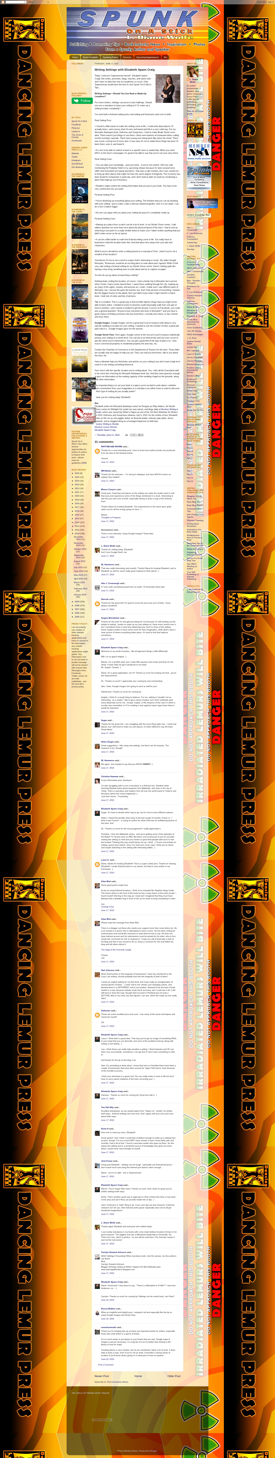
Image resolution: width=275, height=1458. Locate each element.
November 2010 (78, 544)
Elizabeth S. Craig (195, 316)
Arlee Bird (106, 881)
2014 (77, 518)
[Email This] (131, 435)
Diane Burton (193, 307)
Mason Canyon (108, 489)
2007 (77, 609)
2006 (77, 613)
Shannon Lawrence (191, 386)
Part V (189, 458)
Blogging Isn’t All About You (194, 497)
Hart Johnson (107, 970)
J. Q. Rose (192, 338)
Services (127, 57)
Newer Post (102, 1376)
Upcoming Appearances (147, 57)
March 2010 (79, 582)
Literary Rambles (194, 361)
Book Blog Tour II (195, 505)
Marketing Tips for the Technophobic (195, 544)
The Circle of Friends (77, 136)
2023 (77, 485)
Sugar (104, 720)
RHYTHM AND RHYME (111, 447)
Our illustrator (78, 167)
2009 (77, 602)
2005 (77, 617)
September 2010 (79, 556)
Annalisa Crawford (191, 276)
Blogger (153, 1451)
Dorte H (104, 1129)
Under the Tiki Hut (195, 410)
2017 (77, 507)
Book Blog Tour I (194, 502)
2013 (77, 522)
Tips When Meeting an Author (192, 566)
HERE (84, 463)
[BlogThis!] (134, 435)
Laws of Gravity (194, 354)
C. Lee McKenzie (194, 233)
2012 (77, 526)
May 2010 (79, 575)
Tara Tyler (191, 394)
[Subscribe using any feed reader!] (81, 111)
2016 (77, 511)
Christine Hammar (109, 776)
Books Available (90, 57)
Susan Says (192, 391)
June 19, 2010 (107, 1300)
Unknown (105, 1011)
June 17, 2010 (107, 462)
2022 (77, 488)
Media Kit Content (195, 549)
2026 (77, 473)
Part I (189, 444)
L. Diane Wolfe (108, 546)
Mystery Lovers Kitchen (106, 427)
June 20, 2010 (107, 1359)
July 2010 (78, 567)
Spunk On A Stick (79, 121)
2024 (77, 481)
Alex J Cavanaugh (195, 271)
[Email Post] (126, 435)
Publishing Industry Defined (194, 553)
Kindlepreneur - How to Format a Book (194, 537)
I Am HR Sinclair (194, 331)
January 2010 (80, 595)
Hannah (105, 599)
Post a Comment (105, 1365)
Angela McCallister (110, 618)
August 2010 (79, 561)
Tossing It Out (107, 907)
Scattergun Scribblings (192, 380)
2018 (77, 503)
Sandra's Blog (193, 376)
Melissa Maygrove (195, 364)
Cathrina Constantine (192, 238)
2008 (77, 605)
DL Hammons (107, 564)
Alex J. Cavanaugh (110, 583)
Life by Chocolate (195, 357)
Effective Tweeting (195, 520)
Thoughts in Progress (111, 517)
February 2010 (80, 589)
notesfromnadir (108, 1327)
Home (75, 57)
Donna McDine (108, 1309)
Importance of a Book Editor (194, 531)
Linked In (76, 131)
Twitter (75, 157)
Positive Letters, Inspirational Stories (194, 370)
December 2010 (78, 538)
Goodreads (77, 141)
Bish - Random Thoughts (193, 282)
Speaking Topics (110, 57)
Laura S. (105, 860)
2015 (77, 515)
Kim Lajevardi (193, 351)
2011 (77, 530)
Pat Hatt (190, 249)
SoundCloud (77, 164)
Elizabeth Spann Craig (105, 430)
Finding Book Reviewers (193, 525)
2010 (77, 534)
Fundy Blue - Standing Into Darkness (193, 322)
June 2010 (79, 571)
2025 (77, 477)
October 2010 (80, 549)
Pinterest (76, 128)
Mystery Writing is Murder (107, 424)
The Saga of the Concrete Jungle (116, 950)
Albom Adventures (195, 268)
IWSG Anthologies (195, 334)
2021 (77, 492)
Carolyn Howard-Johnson (113, 1252)
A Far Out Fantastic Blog (193, 263)
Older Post (173, 1376)
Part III (190, 451)
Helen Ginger (107, 742)
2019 (77, 500)
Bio (165, 57)
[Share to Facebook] (139, 435)
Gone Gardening (194, 328)
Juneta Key (192, 242)
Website (75, 153)
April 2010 (79, 579)
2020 (77, 496)
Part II (189, 448)
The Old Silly (107, 1107)
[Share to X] (136, 435)
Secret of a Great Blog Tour (195, 559)
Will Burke (106, 471)
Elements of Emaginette (192, 311)
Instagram (76, 160)
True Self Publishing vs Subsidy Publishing (193, 575)
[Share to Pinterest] (142, 435)
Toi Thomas (192, 398)
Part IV (190, 455)
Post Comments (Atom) (117, 1382)
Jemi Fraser (106, 1161)
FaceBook (76, 125)
